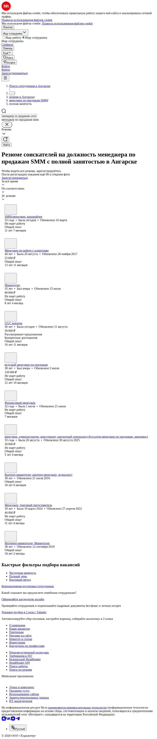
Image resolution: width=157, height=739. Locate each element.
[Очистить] (7, 124)
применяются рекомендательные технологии (77, 707)
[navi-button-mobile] (5, 78)
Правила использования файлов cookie (67, 23)
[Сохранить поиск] (5, 140)
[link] (8, 57)
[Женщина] (11, 210)
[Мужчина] (11, 278)
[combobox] (19, 116)
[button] (6, 66)
